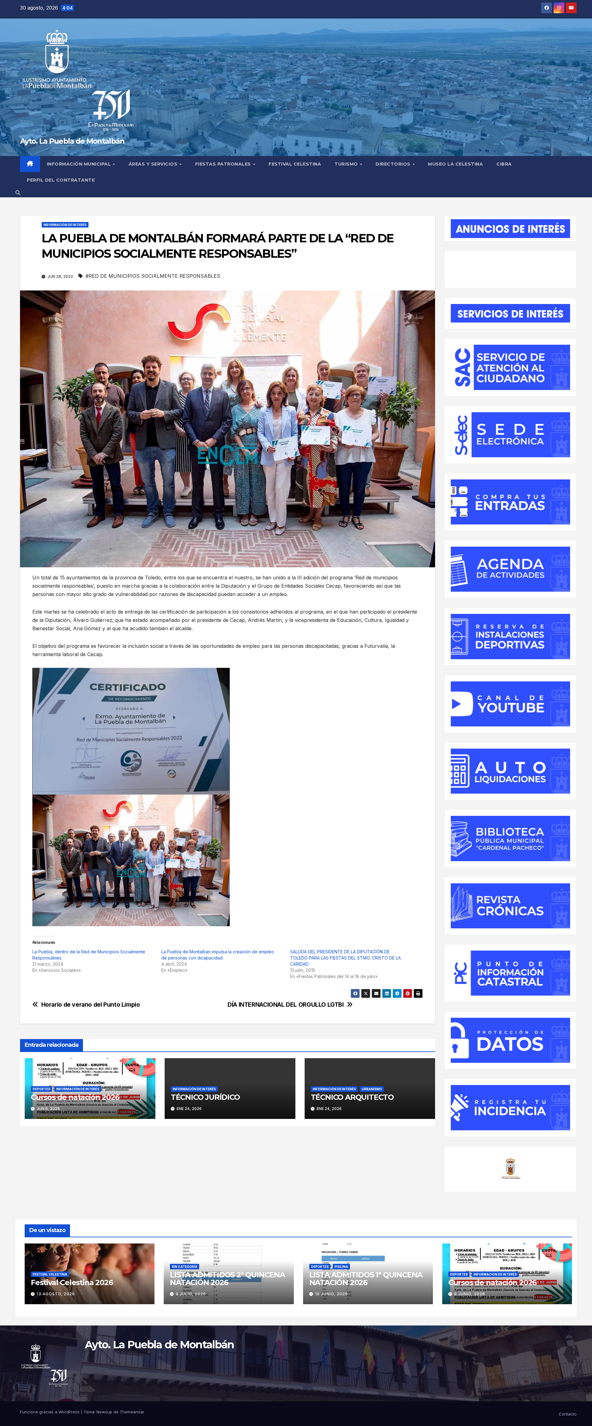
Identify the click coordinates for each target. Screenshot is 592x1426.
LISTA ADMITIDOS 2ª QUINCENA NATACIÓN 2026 (227, 1278)
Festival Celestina (295, 164)
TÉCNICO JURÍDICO (205, 1097)
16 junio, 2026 (331, 1294)
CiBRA (504, 164)
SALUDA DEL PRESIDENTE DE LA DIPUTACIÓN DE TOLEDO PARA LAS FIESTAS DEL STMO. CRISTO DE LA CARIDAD (345, 958)
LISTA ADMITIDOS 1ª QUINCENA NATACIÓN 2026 (366, 1278)
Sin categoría (184, 1266)
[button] (17, 193)
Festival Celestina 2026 (72, 1282)
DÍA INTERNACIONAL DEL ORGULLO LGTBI (286, 1004)
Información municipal (79, 164)
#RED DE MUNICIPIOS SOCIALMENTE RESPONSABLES (152, 276)
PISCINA (341, 1266)
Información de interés (65, 225)
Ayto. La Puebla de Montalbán (72, 141)
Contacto (568, 1414)
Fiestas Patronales (224, 164)
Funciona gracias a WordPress (50, 1411)
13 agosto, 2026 (56, 1294)
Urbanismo (372, 1089)
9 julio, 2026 (191, 1294)
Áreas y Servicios (154, 164)
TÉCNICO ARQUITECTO (352, 1097)
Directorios (394, 164)
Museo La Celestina (455, 164)
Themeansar (132, 1411)
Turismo (347, 164)
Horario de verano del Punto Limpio (90, 1004)
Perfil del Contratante (61, 180)
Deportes (41, 1089)
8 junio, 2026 (469, 1294)
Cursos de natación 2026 (75, 1097)
